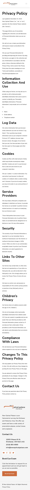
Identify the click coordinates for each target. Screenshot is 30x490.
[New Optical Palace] (10, 3)
